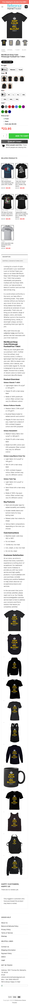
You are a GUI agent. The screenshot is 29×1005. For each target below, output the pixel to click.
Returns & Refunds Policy (9, 926)
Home (3, 50)
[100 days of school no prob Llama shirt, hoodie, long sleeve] (7, 201)
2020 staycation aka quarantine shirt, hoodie (7, 244)
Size (3, 90)
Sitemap (4, 936)
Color (3, 103)
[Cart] (26, 6)
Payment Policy (6, 953)
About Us (4, 923)
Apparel (10, 50)
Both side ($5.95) (10, 124)
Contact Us (5, 947)
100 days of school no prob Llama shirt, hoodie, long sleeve (7, 213)
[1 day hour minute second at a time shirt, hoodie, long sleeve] (21, 170)
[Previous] (3, 25)
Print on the (5, 116)
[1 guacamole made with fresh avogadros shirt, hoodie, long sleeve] (21, 201)
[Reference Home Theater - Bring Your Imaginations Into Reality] (14, 7)
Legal (3, 960)
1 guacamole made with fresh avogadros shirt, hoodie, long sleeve (21, 214)
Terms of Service (7, 933)
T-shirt (17, 50)
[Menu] (2, 7)
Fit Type (4, 65)
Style (4, 73)
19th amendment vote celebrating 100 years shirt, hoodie (7, 183)
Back (6, 121)
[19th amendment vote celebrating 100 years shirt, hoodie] (7, 170)
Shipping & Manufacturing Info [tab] (12, 260)
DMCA (3, 957)
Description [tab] (6, 256)
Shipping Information (8, 950)
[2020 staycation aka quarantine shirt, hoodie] (7, 232)
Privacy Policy (6, 929)
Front (7, 119)
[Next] (25, 25)
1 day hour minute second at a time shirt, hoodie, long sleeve (20, 184)
